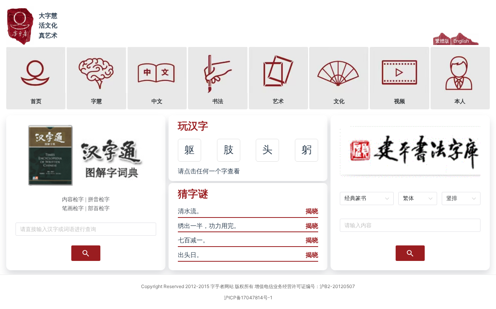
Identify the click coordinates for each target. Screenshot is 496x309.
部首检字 (99, 208)
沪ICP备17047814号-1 (248, 297)
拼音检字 (99, 199)
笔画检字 (73, 208)
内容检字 (73, 199)
